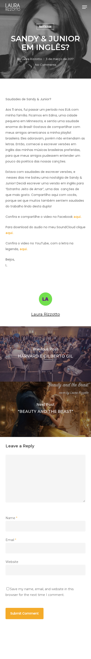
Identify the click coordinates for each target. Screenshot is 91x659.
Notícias (45, 26)
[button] (84, 7)
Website (12, 562)
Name (11, 518)
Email (11, 540)
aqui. (77, 217)
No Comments (45, 64)
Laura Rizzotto (32, 59)
